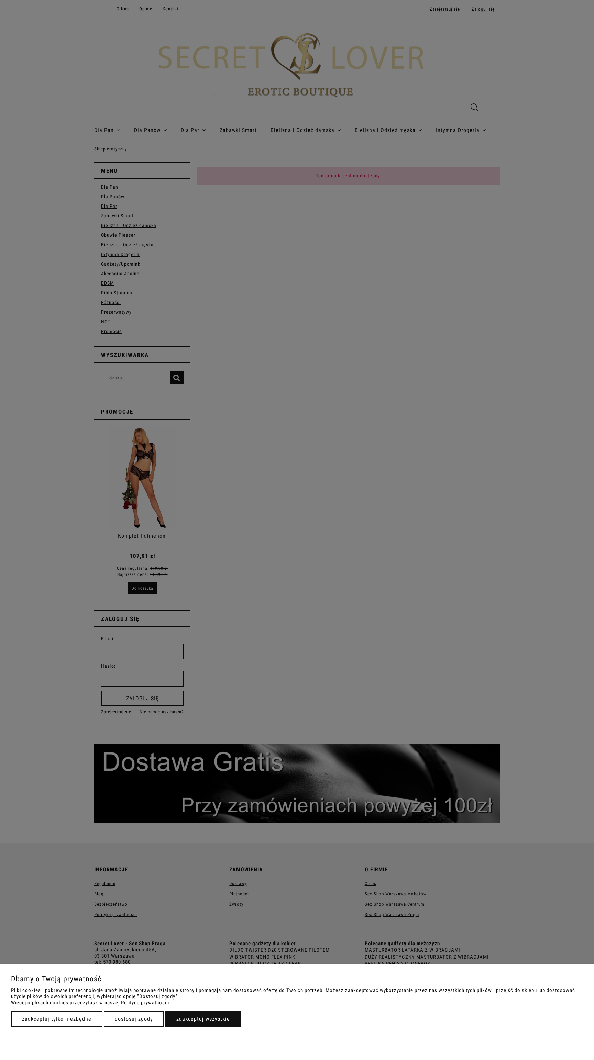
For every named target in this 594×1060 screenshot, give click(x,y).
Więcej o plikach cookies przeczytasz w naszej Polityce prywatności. (91, 1003)
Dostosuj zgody (134, 1019)
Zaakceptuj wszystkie (203, 1019)
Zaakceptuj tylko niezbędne (56, 1019)
